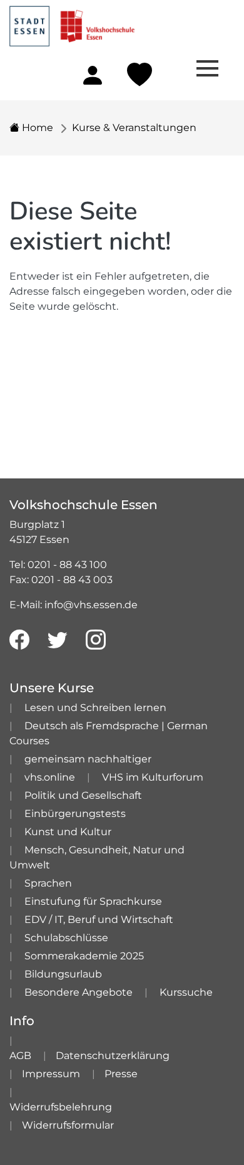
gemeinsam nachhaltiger (87, 759)
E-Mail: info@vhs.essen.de (73, 605)
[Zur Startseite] (72, 22)
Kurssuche (186, 992)
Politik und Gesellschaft (83, 795)
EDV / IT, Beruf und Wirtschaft (98, 919)
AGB (20, 1056)
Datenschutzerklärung (113, 1056)
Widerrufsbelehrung (60, 1107)
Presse (121, 1074)
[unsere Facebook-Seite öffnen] (19, 640)
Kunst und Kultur (67, 832)
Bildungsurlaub (63, 974)
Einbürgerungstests (75, 814)
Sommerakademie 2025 (84, 956)
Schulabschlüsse (66, 938)
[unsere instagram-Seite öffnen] (96, 640)
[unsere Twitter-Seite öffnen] (58, 640)
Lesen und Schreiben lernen (95, 708)
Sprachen (48, 883)
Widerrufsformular (68, 1125)
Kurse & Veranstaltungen (134, 128)
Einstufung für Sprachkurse (93, 901)
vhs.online (49, 777)
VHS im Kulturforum (152, 777)
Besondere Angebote (78, 992)
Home (36, 128)
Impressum (51, 1074)
